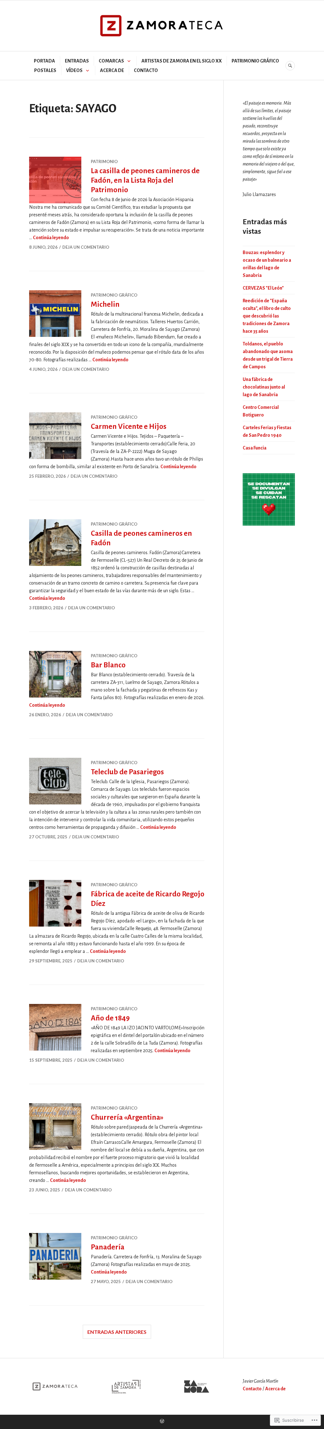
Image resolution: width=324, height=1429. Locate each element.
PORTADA (44, 60)
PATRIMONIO (104, 161)
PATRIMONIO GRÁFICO (255, 60)
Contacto (252, 1388)
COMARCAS (111, 60)
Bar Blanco (108, 665)
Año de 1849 (110, 1018)
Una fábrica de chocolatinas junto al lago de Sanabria (264, 387)
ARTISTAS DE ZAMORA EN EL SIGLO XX (181, 60)
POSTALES (45, 70)
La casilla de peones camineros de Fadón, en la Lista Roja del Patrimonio (145, 180)
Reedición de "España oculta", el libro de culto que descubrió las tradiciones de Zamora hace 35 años (267, 316)
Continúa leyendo (51, 237)
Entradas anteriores (116, 1332)
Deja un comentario (85, 247)
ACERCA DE (112, 70)
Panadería (107, 1247)
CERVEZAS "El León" (263, 288)
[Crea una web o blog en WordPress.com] (162, 1422)
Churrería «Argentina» (127, 1117)
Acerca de (275, 1388)
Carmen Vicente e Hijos (128, 426)
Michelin (105, 304)
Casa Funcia (254, 447)
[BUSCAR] (290, 65)
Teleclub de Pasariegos (127, 772)
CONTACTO (146, 70)
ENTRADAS (77, 60)
